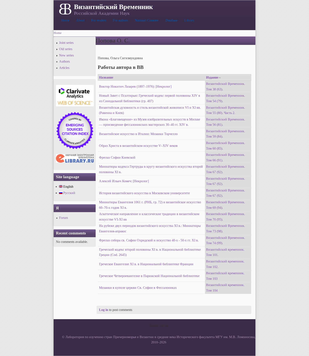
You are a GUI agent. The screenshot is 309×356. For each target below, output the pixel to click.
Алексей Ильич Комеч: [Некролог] (124, 181)
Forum (63, 217)
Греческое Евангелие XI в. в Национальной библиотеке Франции (146, 264)
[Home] (65, 8)
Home (65, 20)
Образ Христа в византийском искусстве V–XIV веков (138, 145)
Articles (64, 68)
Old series (65, 49)
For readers (98, 20)
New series (66, 55)
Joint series (66, 42)
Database (171, 20)
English (67, 186)
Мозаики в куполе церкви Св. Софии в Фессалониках (138, 287)
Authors (64, 61)
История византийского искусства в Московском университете (144, 193)
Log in (103, 310)
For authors (120, 20)
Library (189, 20)
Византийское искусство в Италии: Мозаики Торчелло (138, 134)
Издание (212, 77)
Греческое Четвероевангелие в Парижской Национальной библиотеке (149, 276)
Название (106, 77)
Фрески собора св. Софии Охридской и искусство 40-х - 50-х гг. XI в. (149, 240)
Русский (68, 193)
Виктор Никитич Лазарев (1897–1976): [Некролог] (135, 86)
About (80, 20)
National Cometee (147, 20)
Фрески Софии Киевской (117, 157)
